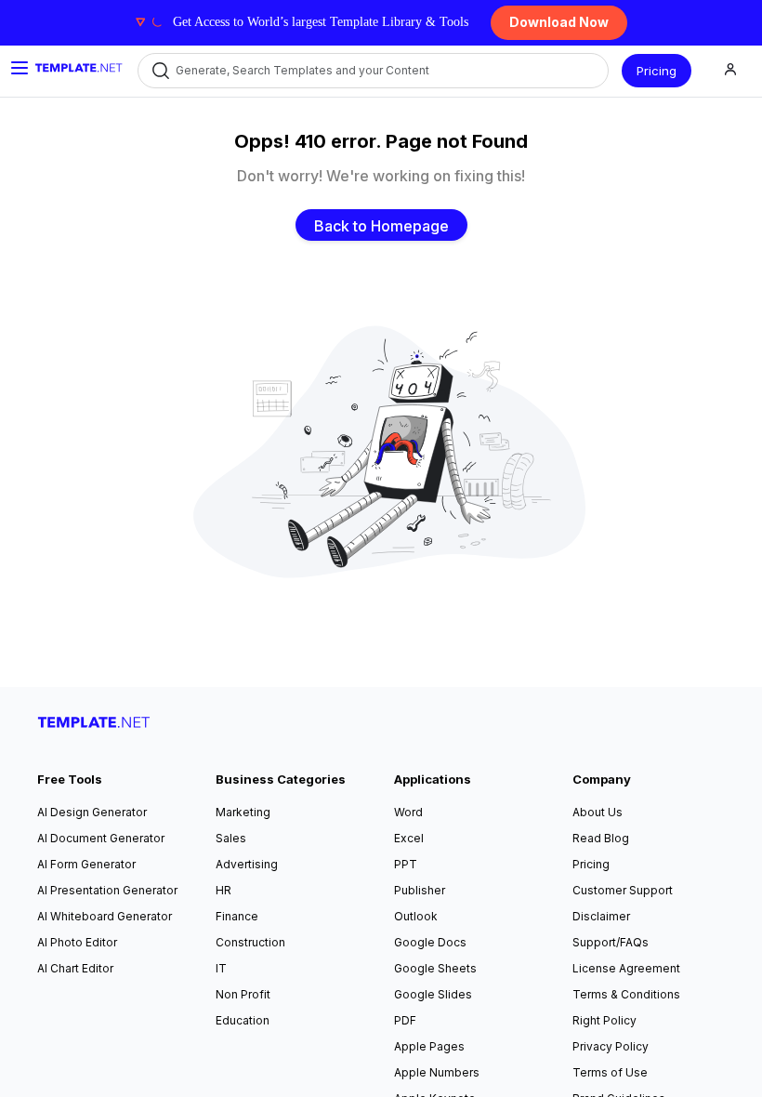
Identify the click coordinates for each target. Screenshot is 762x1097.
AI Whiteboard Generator (104, 916)
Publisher (419, 890)
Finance (237, 916)
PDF (405, 1020)
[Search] (159, 71)
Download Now (559, 22)
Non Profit (243, 994)
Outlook (416, 916)
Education (242, 1020)
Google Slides (433, 994)
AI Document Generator (100, 838)
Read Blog (600, 838)
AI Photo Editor (77, 942)
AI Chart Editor (75, 968)
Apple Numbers (437, 1072)
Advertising (247, 864)
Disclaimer (601, 916)
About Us (597, 812)
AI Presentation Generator (107, 890)
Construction (250, 942)
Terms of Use (610, 1072)
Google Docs (430, 942)
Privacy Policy (610, 1046)
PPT (405, 864)
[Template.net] (79, 67)
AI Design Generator (92, 812)
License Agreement (626, 968)
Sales (231, 838)
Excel (409, 838)
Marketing (243, 812)
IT (221, 968)
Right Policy (604, 1020)
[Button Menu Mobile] (19, 67)
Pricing (657, 70)
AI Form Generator (86, 864)
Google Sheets (435, 968)
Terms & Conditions (626, 994)
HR (223, 890)
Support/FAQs (610, 942)
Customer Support (622, 890)
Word (408, 812)
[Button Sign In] (730, 71)
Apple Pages (429, 1046)
